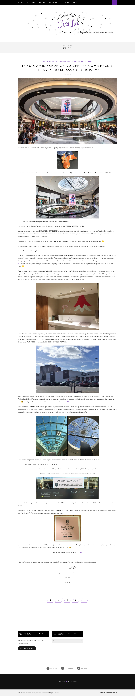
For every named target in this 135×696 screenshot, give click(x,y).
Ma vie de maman (59, 61)
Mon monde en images (48, 2)
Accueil (21, 2)
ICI (81, 552)
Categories (64, 2)
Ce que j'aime (45, 61)
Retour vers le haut (107, 693)
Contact (75, 2)
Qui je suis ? (31, 2)
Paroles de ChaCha (75, 61)
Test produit (89, 61)
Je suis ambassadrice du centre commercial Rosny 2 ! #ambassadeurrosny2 (67, 67)
